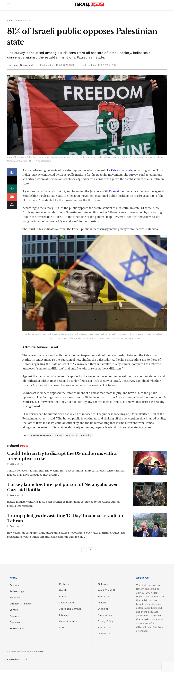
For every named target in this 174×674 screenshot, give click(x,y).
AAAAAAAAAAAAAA (41, 435)
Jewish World (67, 602)
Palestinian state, (121, 170)
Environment (17, 628)
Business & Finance (21, 603)
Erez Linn (14, 464)
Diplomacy (104, 584)
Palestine (86, 435)
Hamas (58, 435)
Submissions (105, 627)
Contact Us (104, 633)
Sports (63, 627)
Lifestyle (64, 615)
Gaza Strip (104, 596)
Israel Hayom (36, 652)
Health (63, 590)
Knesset (114, 191)
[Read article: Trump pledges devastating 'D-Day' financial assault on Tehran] (150, 525)
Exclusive (15, 616)
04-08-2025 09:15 (65, 65)
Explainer (15, 622)
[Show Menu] (8, 5)
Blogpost (15, 597)
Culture (14, 609)
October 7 (71, 435)
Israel (28, 20)
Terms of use (105, 615)
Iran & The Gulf (106, 590)
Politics (102, 602)
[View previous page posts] (83, 549)
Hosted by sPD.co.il (17, 659)
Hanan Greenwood (23, 65)
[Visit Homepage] (89, 5)
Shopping (103, 608)
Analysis (15, 585)
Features (64, 584)
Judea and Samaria (70, 608)
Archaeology (17, 591)
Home (10, 20)
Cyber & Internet (68, 621)
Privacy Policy (105, 621)
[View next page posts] (90, 549)
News (19, 20)
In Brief (63, 596)
